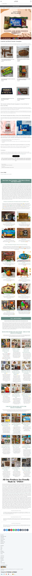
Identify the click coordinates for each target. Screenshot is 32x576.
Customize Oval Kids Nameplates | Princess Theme (8, 167)
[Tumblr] (21, 530)
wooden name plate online (22, 159)
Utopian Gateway (27, 492)
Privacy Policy (2, 552)
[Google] (25, 530)
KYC (1, 561)
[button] (30, 1)
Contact (2, 553)
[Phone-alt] (16, 530)
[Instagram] (9, 530)
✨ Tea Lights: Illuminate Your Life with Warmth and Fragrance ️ (5, 394)
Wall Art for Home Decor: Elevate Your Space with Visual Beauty (26, 372)
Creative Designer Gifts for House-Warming (16, 407)
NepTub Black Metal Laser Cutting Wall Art (18, 493)
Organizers (2, 540)
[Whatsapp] (14, 530)
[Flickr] (18, 530)
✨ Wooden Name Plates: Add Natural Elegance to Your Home (16, 424)
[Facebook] (5, 530)
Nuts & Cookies (3, 539)
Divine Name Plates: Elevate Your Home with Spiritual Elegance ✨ (5, 424)
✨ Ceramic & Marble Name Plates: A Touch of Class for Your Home (26, 468)
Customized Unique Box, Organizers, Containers (23, 310)
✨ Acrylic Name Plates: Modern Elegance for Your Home (5, 468)
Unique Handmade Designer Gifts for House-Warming (16, 244)
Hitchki (11, 486)
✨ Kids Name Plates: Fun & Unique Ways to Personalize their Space (6, 446)
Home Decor (2, 543)
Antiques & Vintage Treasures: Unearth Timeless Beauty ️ (16, 349)
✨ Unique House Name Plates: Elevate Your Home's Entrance (16, 446)
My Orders (2, 558)
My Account (2, 557)
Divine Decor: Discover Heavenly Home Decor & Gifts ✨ (5, 372)
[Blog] (23, 530)
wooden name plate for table (15, 159)
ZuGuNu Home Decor (9, 493)
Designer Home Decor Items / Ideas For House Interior (16, 332)
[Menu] (2, 1)
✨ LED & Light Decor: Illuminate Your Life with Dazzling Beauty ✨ (26, 394)
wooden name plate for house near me (7, 159)
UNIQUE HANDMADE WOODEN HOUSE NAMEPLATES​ (16, 201)
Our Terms (2, 551)
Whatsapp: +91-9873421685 (16, 6)
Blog (1, 549)
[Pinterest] (11, 530)
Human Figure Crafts (3, 536)
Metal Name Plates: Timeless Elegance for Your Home (16, 468)
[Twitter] (7, 530)
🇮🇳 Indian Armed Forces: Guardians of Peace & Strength (26, 424)
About (1, 548)
